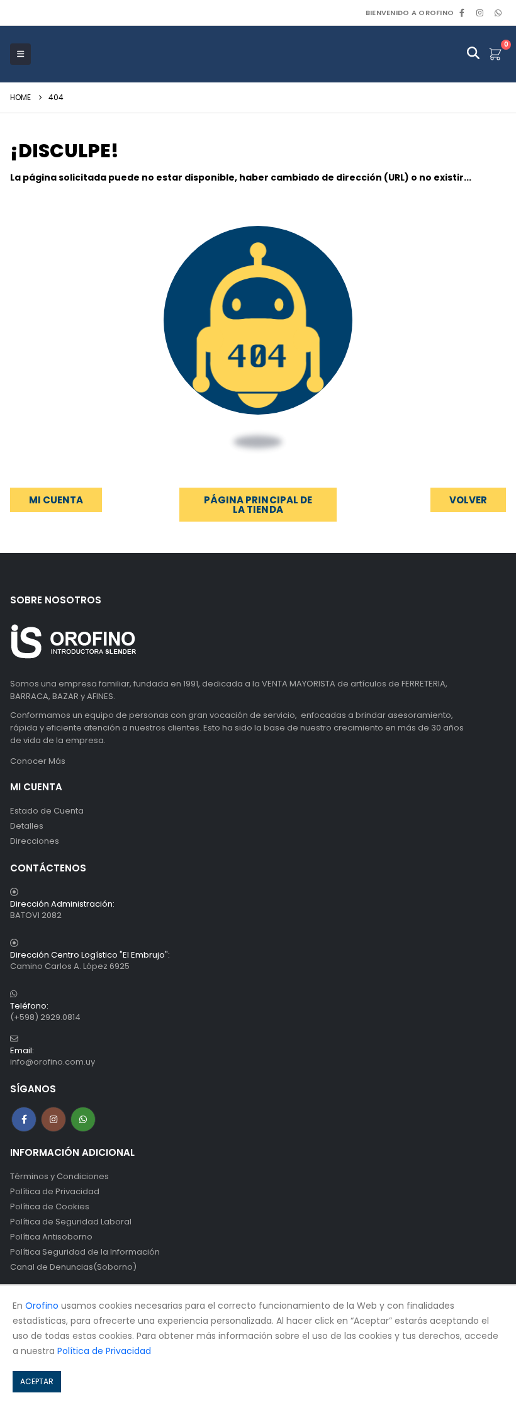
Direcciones (34, 841)
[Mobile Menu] (20, 54)
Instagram (53, 1119)
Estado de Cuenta (47, 811)
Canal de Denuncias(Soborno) (73, 1267)
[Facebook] (462, 12)
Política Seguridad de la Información (85, 1252)
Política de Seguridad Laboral (71, 1222)
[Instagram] (480, 12)
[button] (468, 500)
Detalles (26, 826)
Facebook (23, 1119)
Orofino (42, 1305)
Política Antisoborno (51, 1237)
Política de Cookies (49, 1206)
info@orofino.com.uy (52, 1062)
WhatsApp (498, 12)
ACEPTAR (36, 1381)
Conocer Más (37, 761)
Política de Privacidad (54, 1191)
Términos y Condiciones (59, 1176)
